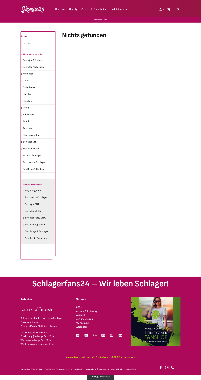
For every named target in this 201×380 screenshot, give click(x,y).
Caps (25, 80)
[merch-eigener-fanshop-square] (155, 298)
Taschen (27, 128)
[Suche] (178, 9)
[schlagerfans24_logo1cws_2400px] (33, 5)
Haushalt (27, 94)
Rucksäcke (28, 114)
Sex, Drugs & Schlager (36, 231)
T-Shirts (27, 121)
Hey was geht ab (31, 135)
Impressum (104, 369)
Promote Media (130, 369)
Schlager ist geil (31, 148)
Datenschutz (90, 369)
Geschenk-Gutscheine (37, 238)
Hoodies (27, 101)
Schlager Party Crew (33, 67)
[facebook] (160, 367)
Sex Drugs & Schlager (34, 169)
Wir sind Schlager (32, 155)
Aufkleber (28, 73)
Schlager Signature (33, 60)
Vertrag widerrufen (100, 376)
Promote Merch (76, 369)
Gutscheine (29, 87)
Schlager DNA (30, 141)
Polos (26, 107)
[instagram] (166, 367)
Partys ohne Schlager (34, 162)
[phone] (172, 367)
